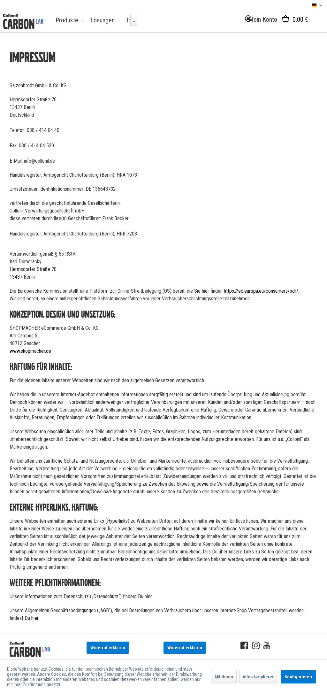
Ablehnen (223, 676)
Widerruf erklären (107, 647)
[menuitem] (68, 20)
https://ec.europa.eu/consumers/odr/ (261, 291)
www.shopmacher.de (30, 351)
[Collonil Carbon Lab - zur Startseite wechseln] (23, 21)
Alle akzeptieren (259, 676)
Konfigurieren (298, 676)
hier (34, 618)
